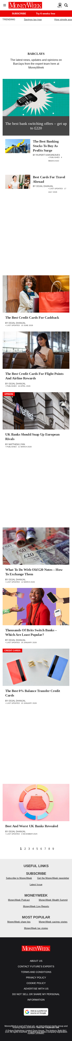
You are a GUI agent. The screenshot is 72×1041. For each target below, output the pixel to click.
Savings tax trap (33, 19)
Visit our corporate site (47, 1027)
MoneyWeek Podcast (19, 900)
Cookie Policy (36, 983)
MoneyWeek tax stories (36, 928)
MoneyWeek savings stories (53, 921)
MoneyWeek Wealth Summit (53, 900)
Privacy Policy (36, 977)
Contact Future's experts (36, 966)
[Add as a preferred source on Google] (36, 1012)
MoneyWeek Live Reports (36, 906)
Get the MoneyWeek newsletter (53, 878)
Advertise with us (36, 988)
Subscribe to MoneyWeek (19, 878)
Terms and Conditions (36, 972)
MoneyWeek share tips (19, 921)
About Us (36, 961)
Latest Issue (36, 884)
